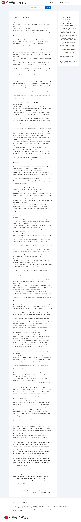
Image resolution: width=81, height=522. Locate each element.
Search (48, 7)
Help (61, 2)
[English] (48, 14)
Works (56, 2)
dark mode (77, 2)
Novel (62, 13)
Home (51, 2)
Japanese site (68, 2)
